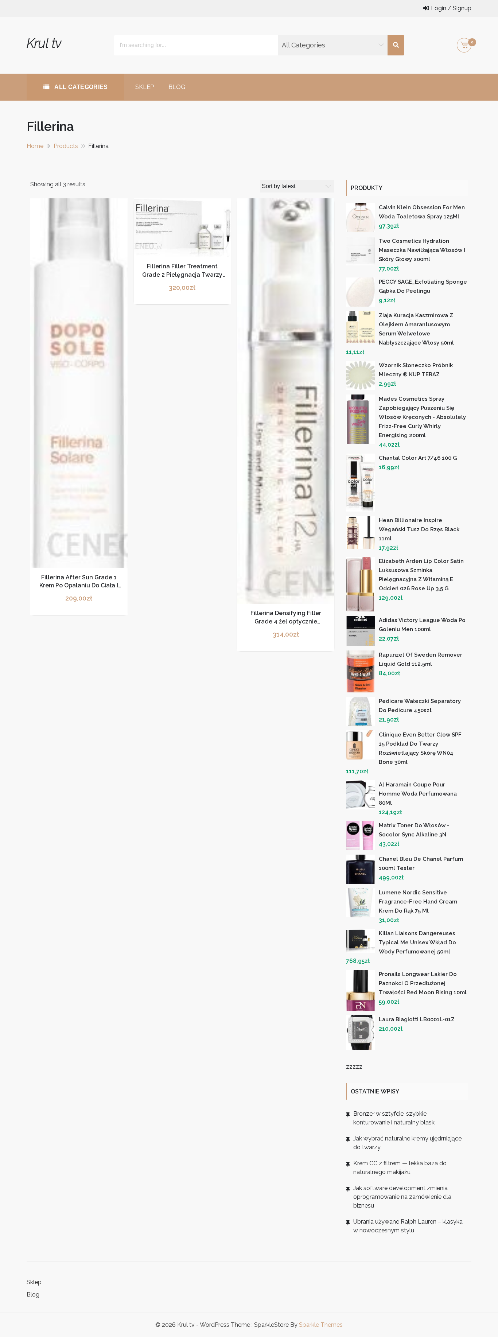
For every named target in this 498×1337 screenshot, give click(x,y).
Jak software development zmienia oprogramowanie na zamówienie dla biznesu (402, 1197)
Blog (176, 86)
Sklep (144, 86)
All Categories (80, 87)
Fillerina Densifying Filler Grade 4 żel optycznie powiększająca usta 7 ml (285, 621)
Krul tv (44, 43)
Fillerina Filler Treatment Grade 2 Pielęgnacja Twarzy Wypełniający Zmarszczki (182, 274)
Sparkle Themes (321, 1324)
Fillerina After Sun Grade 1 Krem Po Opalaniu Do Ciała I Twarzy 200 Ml (78, 585)
